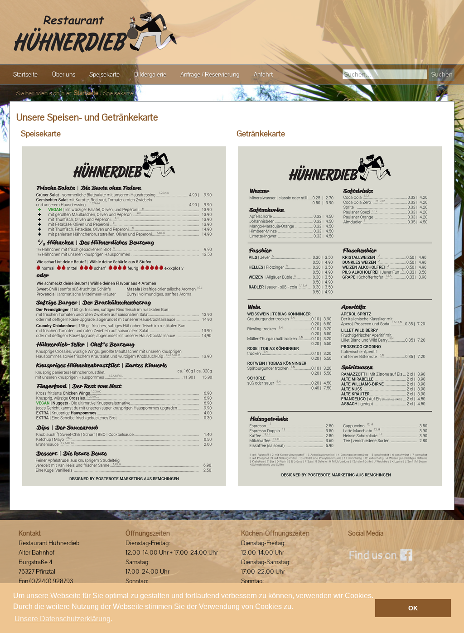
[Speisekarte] (124, 316)
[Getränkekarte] (340, 316)
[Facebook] (380, 554)
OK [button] (413, 608)
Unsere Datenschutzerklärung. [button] (63, 619)
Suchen (442, 74)
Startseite (86, 92)
